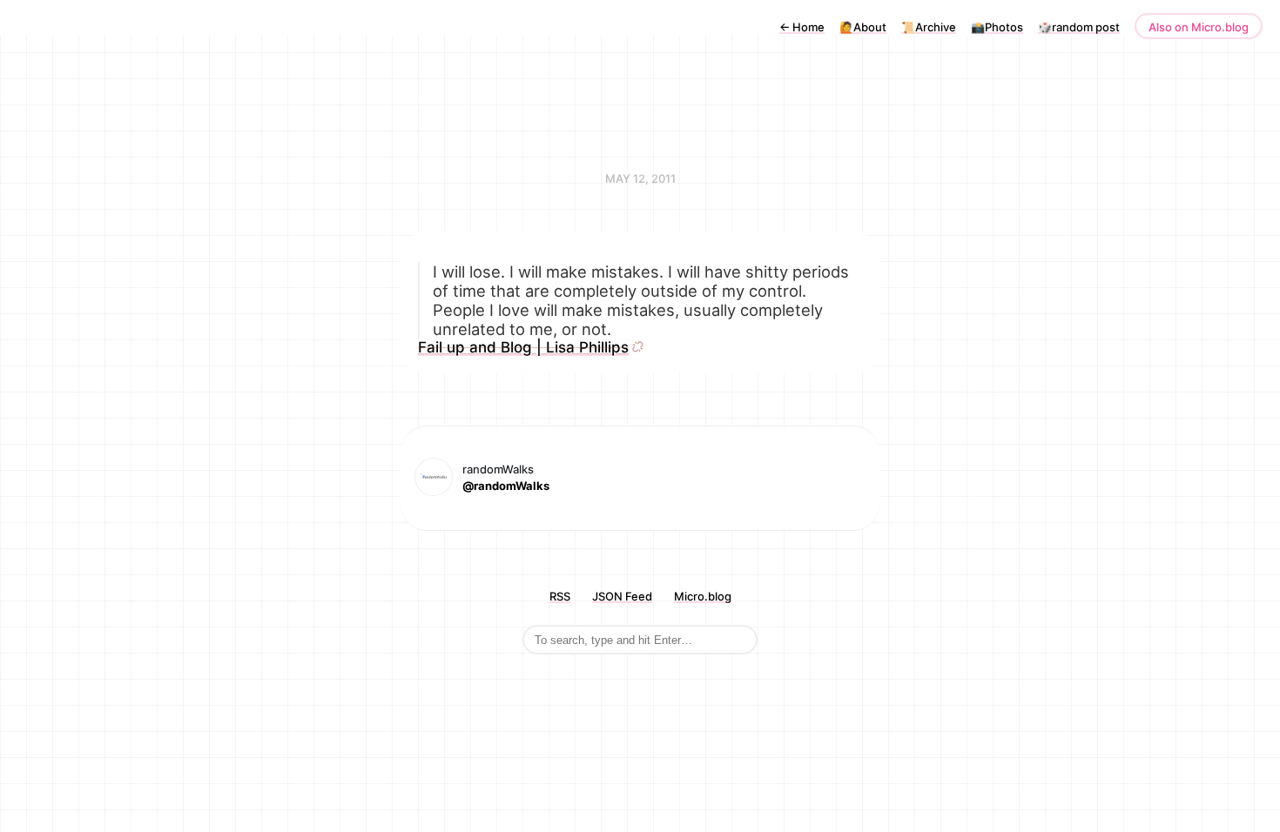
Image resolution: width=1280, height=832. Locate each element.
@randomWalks (505, 486)
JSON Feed (622, 596)
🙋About (862, 27)
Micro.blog (702, 596)
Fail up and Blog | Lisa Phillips (523, 347)
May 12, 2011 (640, 178)
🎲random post (1079, 27)
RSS (559, 596)
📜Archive (928, 27)
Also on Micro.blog (1199, 27)
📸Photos (997, 27)
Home (802, 27)
